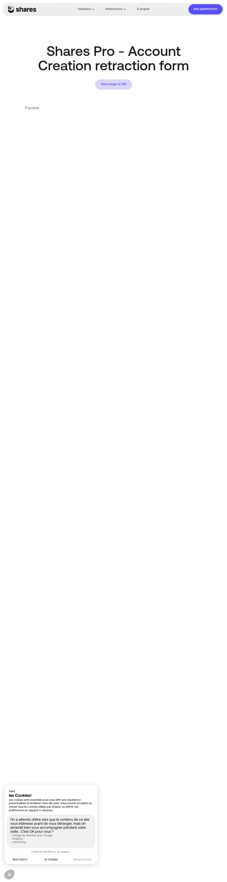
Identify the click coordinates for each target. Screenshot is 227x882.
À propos (143, 9)
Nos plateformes (205, 9)
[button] (86, 9)
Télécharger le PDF (113, 84)
